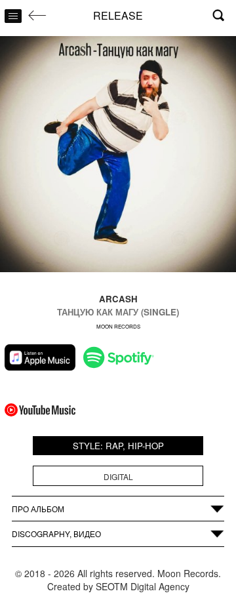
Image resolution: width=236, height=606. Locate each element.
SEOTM (112, 586)
